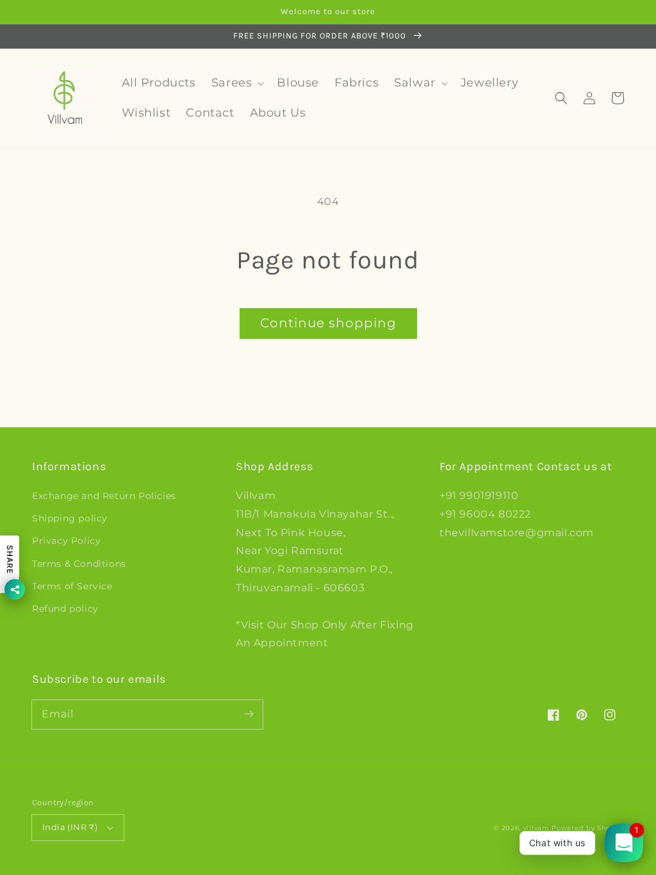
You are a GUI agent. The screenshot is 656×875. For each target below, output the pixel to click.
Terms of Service (72, 586)
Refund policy (65, 608)
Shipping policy (70, 518)
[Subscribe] (248, 714)
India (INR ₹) (69, 827)
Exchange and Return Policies (104, 496)
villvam (536, 828)
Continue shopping (328, 323)
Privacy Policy (66, 540)
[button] (561, 98)
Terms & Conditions (79, 563)
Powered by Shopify (588, 828)
